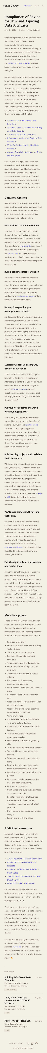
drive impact (14, 253)
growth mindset (19, 389)
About (37, 6)
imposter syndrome (14, 547)
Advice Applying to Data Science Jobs (24, 858)
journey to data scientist (19, 63)
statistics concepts (26, 296)
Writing (27, 6)
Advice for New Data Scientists (21, 134)
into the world (31, 424)
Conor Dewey (11, 6)
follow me (17, 946)
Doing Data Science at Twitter (21, 883)
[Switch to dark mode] (43, 6)
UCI (8, 497)
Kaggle (39, 493)
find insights (25, 246)
